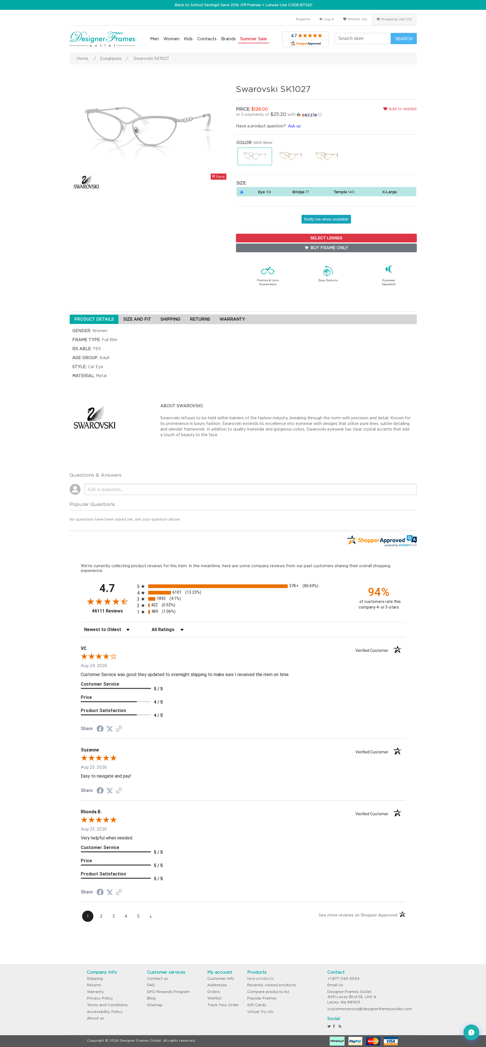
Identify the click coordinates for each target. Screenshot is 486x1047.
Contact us (157, 978)
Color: (244, 142)
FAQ (151, 985)
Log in (328, 19)
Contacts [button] (207, 38)
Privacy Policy (100, 998)
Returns (94, 985)
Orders (213, 992)
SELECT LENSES (326, 238)
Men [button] (154, 38)
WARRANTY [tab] (232, 319)
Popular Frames (261, 998)
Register (303, 19)
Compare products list (268, 992)
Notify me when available (326, 219)
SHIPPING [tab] (170, 319)
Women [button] (171, 38)
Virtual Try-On (260, 1012)
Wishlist (214, 998)
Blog (151, 998)
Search (404, 38)
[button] (295, 114)
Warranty (95, 992)
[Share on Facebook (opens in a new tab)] (100, 729)
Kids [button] (188, 38)
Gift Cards (256, 1005)
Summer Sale (253, 38)
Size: (242, 183)
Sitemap (155, 1005)
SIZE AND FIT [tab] (137, 319)
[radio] (243, 586)
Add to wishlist (402, 109)
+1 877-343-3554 (343, 978)
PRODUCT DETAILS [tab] (94, 319)
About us (95, 1018)
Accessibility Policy (105, 1012)
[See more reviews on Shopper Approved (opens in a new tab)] (119, 729)
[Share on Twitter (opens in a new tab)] (109, 729)
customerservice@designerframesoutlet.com (369, 1009)
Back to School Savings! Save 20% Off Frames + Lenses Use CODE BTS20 (243, 5)
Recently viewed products (271, 985)
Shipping (95, 978)
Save (220, 176)
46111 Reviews (113, 611)
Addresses (217, 985)
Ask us (294, 126)
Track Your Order (223, 1005)
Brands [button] (228, 38)
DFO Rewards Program (168, 992)
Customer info (220, 978)
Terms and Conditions (107, 1005)
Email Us (335, 985)
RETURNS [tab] (200, 319)
